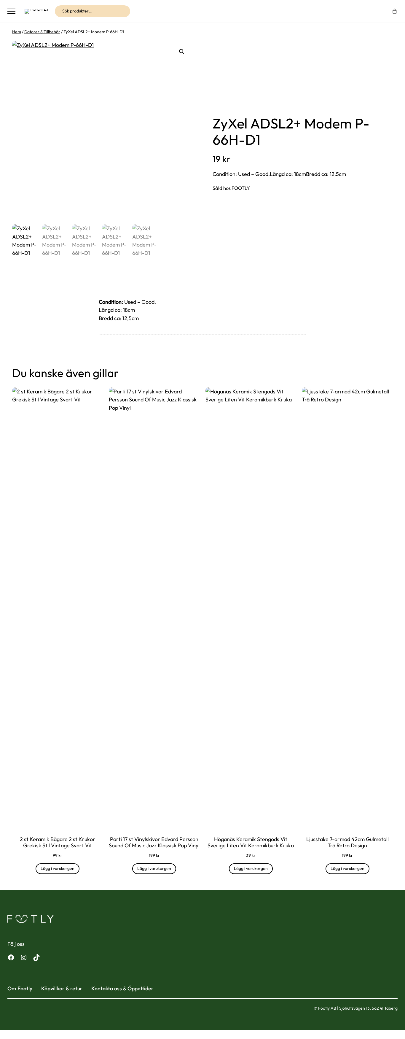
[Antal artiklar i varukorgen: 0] (395, 11)
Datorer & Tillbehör (42, 31)
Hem (16, 31)
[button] (181, 51)
